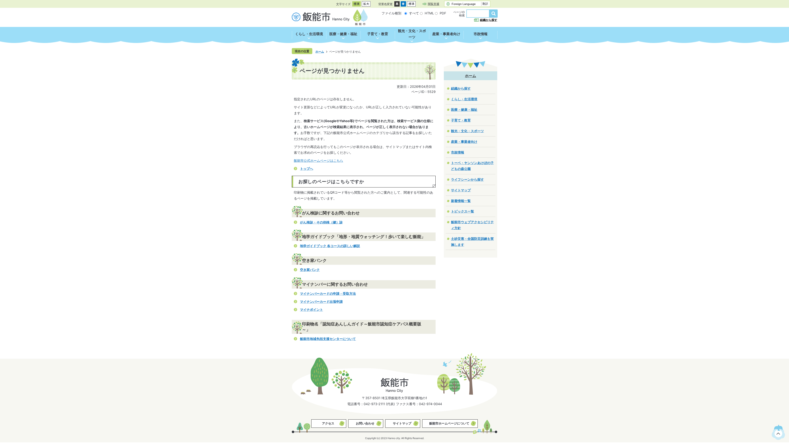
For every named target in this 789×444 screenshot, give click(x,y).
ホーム (319, 51)
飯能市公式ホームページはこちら (318, 160)
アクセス (328, 423)
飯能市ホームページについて (449, 423)
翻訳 (485, 3)
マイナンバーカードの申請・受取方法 (328, 293)
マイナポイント (311, 310)
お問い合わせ (365, 423)
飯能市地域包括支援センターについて (328, 339)
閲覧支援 (433, 4)
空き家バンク (310, 270)
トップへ (306, 168)
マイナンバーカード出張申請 (321, 301)
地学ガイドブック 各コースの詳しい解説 (330, 246)
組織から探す (488, 20)
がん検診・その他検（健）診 (321, 222)
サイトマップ (402, 423)
